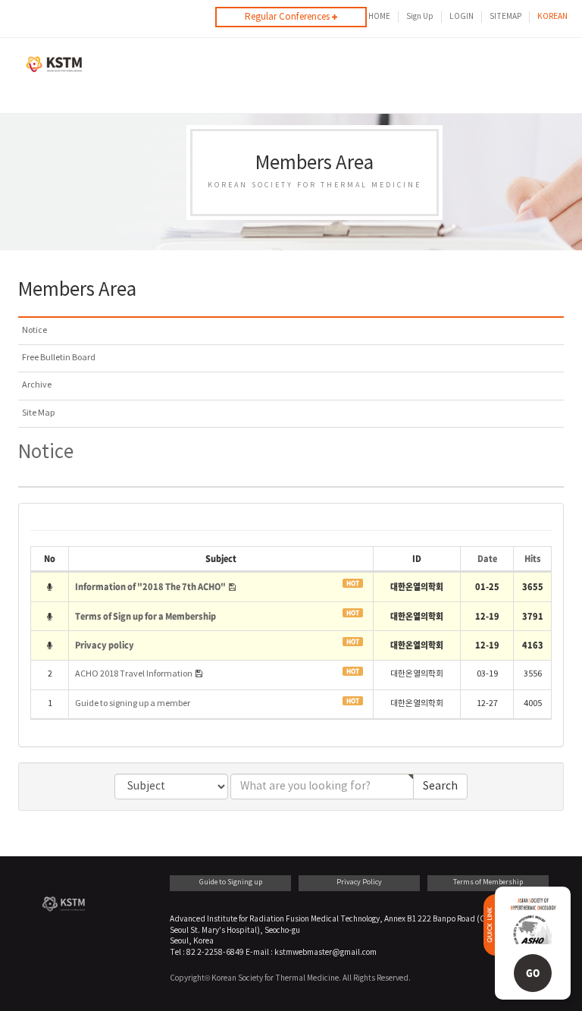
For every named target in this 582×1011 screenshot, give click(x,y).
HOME (379, 16)
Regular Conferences (288, 17)
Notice (34, 330)
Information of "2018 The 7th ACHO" (151, 586)
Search (440, 786)
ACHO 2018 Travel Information (134, 674)
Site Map (38, 413)
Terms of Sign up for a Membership (145, 616)
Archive (37, 385)
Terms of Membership (488, 882)
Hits (532, 558)
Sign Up (419, 16)
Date (487, 558)
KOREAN (552, 16)
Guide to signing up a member (132, 703)
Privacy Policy (359, 882)
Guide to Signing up (230, 882)
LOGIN (461, 16)
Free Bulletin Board (58, 358)
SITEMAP (505, 16)
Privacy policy (104, 645)
